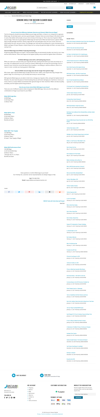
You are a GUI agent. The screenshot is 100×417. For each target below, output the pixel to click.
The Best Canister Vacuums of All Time (74, 92)
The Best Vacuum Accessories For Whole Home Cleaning (77, 60)
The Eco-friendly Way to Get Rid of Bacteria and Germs (77, 295)
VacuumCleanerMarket (10, 7)
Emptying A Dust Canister (72, 333)
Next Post (62, 203)
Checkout (81, 3)
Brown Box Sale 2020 (71, 359)
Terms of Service (32, 400)
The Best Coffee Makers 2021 (72, 179)
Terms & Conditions (46, 414)
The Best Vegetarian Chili (71, 192)
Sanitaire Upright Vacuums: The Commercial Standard (77, 340)
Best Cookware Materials (71, 237)
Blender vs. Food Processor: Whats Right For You (76, 140)
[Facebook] (4, 397)
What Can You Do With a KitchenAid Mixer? (75, 173)
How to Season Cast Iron (71, 147)
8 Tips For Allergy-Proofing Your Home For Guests (76, 320)
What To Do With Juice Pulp (72, 243)
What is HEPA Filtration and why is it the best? (75, 166)
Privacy (39, 414)
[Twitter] (7, 397)
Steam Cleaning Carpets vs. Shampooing (74, 288)
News (9, 15)
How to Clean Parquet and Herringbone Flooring (76, 67)
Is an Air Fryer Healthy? (71, 198)
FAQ (29, 398)
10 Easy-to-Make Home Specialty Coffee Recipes (76, 269)
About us (30, 395)
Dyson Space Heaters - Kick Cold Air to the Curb (76, 275)
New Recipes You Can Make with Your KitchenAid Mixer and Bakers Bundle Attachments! (81, 112)
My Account (31, 393)
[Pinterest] (11, 397)
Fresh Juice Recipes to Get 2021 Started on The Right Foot (78, 282)
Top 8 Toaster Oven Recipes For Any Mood (75, 346)
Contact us (31, 397)
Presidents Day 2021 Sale (71, 250)
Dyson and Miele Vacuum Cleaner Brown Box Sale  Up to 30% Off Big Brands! (80, 120)
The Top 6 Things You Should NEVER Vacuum (75, 307)
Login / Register (90, 3)
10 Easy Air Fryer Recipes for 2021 (73, 256)
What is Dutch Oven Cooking (72, 205)
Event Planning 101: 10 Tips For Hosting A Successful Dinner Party (79, 314)
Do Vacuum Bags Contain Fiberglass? (74, 99)
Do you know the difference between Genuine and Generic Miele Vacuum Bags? (34, 32)
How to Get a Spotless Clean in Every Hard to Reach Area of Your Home (80, 301)
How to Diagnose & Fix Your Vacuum (73, 153)
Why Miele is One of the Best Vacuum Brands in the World (78, 134)
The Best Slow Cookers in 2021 (72, 128)
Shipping (30, 387)
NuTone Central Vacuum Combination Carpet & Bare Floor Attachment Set (81, 41)
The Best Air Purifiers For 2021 (73, 262)
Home (5, 15)
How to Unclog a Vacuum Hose (72, 218)
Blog (65, 3)
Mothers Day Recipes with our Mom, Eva (74, 160)
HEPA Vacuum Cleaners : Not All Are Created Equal (76, 73)
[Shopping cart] (94, 8)
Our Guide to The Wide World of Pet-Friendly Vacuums (77, 54)
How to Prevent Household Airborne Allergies (75, 80)
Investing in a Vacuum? (71, 352)
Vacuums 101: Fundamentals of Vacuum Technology (76, 224)
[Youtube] (14, 397)
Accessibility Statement (57, 414)
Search (69, 8)
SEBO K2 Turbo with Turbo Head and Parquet (75, 48)
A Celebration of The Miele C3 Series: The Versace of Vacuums (78, 327)
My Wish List (72, 3)
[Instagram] (9, 397)
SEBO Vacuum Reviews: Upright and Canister (75, 105)
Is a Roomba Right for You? (72, 230)
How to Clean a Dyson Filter (72, 211)
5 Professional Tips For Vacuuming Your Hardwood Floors (78, 86)
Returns (30, 389)
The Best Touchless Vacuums (72, 185)
